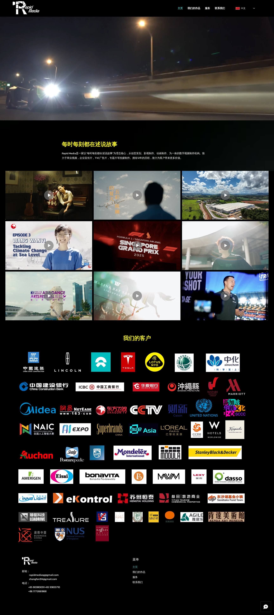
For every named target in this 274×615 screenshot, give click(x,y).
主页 (135, 567)
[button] (207, 8)
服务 (135, 577)
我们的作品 (139, 572)
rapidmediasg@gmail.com (44, 575)
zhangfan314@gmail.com (43, 579)
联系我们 (138, 582)
